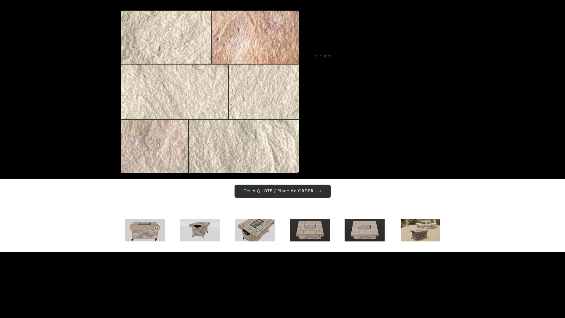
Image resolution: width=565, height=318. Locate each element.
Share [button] (325, 56)
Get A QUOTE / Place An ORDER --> (282, 190)
